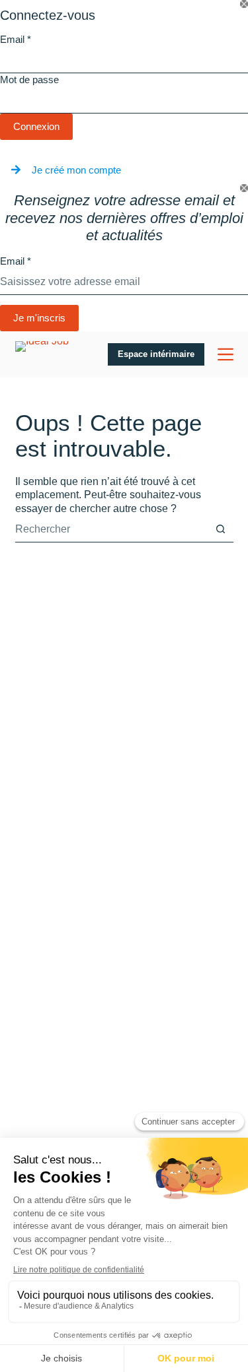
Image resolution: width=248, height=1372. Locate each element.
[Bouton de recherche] (220, 529)
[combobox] (111, 529)
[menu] (225, 354)
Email (15, 39)
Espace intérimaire (156, 354)
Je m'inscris (39, 317)
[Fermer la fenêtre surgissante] (244, 4)
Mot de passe (29, 79)
